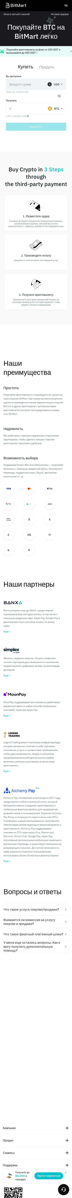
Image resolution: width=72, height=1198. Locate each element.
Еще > (6, 631)
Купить (25, 66)
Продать (46, 66)
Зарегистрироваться (48, 1175)
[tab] (36, 909)
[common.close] (65, 1172)
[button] (36, 909)
